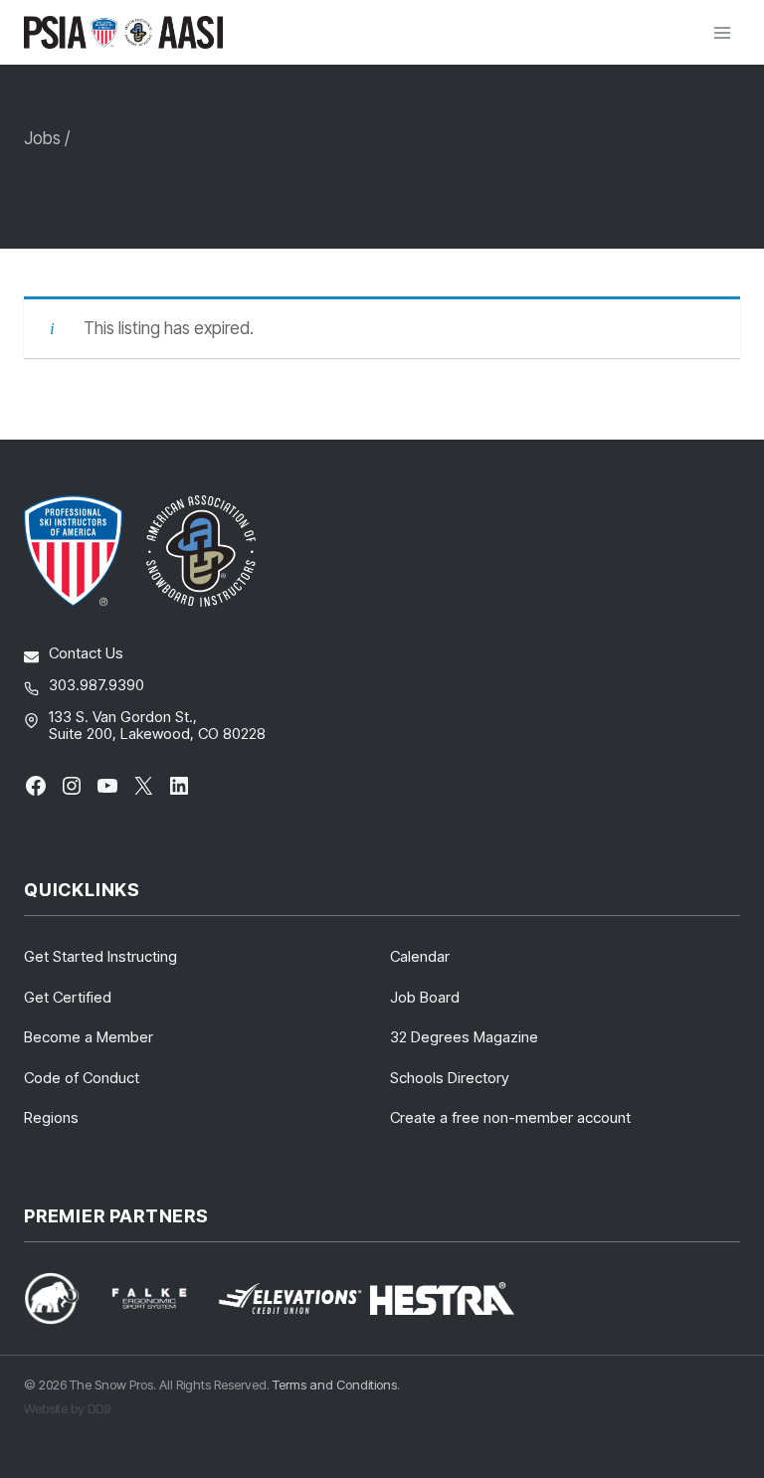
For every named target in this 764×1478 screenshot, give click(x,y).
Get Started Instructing (100, 956)
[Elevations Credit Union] (290, 1299)
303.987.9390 (96, 684)
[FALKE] (161, 1298)
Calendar (420, 956)
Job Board (425, 997)
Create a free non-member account (510, 1117)
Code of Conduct (81, 1077)
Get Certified (67, 997)
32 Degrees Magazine (464, 1036)
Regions (51, 1117)
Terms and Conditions (335, 1384)
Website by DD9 (67, 1408)
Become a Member (88, 1036)
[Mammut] (63, 1298)
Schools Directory (449, 1077)
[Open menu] (721, 32)
